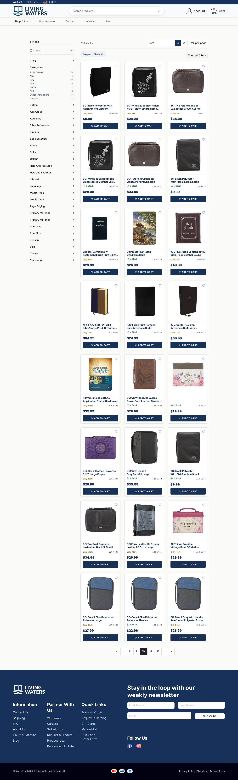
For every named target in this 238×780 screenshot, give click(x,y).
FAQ (15, 723)
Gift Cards (33, 2)
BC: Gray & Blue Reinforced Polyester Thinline (142, 619)
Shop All (20, 21)
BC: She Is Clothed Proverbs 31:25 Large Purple (99, 472)
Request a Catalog (94, 718)
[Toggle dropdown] (189, 11)
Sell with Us (55, 729)
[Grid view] (178, 43)
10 (143, 651)
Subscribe (209, 716)
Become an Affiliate (60, 746)
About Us (19, 729)
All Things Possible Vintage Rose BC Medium (185, 546)
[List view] (184, 43)
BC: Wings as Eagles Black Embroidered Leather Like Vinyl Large (98, 181)
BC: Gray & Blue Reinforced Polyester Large (98, 619)
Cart (222, 11)
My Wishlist (89, 729)
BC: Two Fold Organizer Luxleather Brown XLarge (185, 107)
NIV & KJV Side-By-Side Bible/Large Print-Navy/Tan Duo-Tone (99, 327)
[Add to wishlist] (116, 66)
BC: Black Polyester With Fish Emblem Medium (97, 107)
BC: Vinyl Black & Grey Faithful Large (138, 472)
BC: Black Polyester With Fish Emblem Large (184, 180)
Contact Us (20, 712)
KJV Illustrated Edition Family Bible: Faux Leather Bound (187, 253)
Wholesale (54, 718)
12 (158, 651)
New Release (47, 21)
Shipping (19, 718)
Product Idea (56, 740)
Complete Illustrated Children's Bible (139, 253)
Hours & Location (25, 735)
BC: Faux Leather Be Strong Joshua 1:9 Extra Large (143, 546)
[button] (100, 126)
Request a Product (59, 735)
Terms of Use (217, 771)
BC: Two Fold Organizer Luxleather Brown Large (141, 180)
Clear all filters (197, 55)
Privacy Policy (187, 771)
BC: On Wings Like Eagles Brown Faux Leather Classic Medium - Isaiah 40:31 (143, 401)
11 (151, 651)
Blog (109, 21)
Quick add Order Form (89, 737)
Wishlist (17, 2)
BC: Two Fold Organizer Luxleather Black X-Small (98, 546)
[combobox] (116, 11)
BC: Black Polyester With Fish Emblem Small (184, 472)
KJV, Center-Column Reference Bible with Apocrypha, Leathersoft (184, 328)
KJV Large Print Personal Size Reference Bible (141, 326)
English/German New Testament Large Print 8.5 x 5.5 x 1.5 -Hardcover (99, 255)
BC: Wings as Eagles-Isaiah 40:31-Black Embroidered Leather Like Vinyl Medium (143, 108)
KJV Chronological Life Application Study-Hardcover (100, 399)
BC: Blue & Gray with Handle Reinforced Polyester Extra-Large (186, 620)
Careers (52, 723)
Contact (70, 21)
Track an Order (91, 712)
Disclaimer (202, 771)
